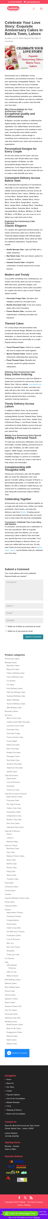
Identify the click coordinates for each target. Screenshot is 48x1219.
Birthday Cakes (11, 662)
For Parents (9, 958)
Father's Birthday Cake (15, 673)
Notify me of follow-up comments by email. (24, 626)
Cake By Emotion (11, 775)
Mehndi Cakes (12, 1036)
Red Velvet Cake (13, 760)
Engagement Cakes (14, 1032)
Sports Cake (11, 875)
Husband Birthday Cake (16, 696)
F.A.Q (9, 1106)
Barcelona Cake (13, 848)
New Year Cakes (13, 823)
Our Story (10, 1087)
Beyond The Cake (31, 38)
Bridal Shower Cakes (15, 1025)
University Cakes (11, 1014)
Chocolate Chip (13, 730)
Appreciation (11, 778)
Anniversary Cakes (12, 659)
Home (9, 1079)
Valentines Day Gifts (12, 1018)
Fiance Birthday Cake (15, 677)
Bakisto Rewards (13, 1102)
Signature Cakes (11, 999)
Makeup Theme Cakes (15, 856)
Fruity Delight (12, 741)
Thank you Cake (13, 790)
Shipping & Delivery (14, 1110)
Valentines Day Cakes (15, 827)
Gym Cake (11, 852)
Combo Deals (10, 890)
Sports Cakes (10, 1002)
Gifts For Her (12, 972)
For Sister (10, 685)
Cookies (8, 894)
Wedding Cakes (11, 1022)
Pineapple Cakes (13, 756)
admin (9, 38)
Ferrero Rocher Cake (15, 737)
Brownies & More (11, 711)
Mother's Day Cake (14, 819)
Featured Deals (11, 906)
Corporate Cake (13, 800)
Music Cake (11, 860)
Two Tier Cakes (11, 1010)
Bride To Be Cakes (14, 1028)
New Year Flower (13, 947)
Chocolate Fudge (13, 733)
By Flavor (8, 715)
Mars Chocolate (13, 749)
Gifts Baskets (12, 965)
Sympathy (10, 786)
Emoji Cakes (10, 902)
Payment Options (13, 1095)
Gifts (6, 962)
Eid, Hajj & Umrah (13, 804)
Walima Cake (12, 1044)
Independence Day (14, 816)
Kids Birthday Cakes (12, 980)
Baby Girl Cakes (13, 669)
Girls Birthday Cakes (15, 688)
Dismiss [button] (37, 1217)
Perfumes (12, 968)
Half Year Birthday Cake (16, 692)
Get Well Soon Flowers (15, 932)
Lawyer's (10, 838)
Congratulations (13, 920)
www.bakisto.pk (35, 384)
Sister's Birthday (13, 700)
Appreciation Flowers (15, 912)
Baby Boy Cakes (13, 665)
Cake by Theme (11, 845)
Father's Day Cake (14, 808)
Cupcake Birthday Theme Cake (17, 898)
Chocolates (9, 883)
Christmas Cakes (11, 887)
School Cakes (10, 995)
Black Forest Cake (14, 718)
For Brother (11, 681)
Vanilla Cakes (12, 772)
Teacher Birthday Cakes (16, 704)
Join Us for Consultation (16, 1098)
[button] (20, 1213)
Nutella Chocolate (13, 752)
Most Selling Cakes (12, 987)
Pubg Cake (11, 871)
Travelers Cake (12, 879)
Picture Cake (12, 868)
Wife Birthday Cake (14, 708)
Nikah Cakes (11, 1040)
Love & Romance (13, 782)
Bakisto (23, 512)
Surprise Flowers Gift (13, 1006)
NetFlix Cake (12, 864)
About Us (10, 1083)
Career (9, 1091)
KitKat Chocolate (13, 745)
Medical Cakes (12, 842)
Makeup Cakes (10, 983)
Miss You (10, 943)
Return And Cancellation (16, 1114)
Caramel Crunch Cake (15, 726)
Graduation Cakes (14, 812)
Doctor (9, 834)
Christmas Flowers (14, 916)
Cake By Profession (12, 831)
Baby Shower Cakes (14, 797)
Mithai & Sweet (12, 976)
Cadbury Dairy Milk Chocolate (18, 722)
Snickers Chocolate (14, 764)
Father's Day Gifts (14, 928)
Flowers (8, 910)
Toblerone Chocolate (15, 768)
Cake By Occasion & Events (15, 794)
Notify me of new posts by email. (20, 631)
